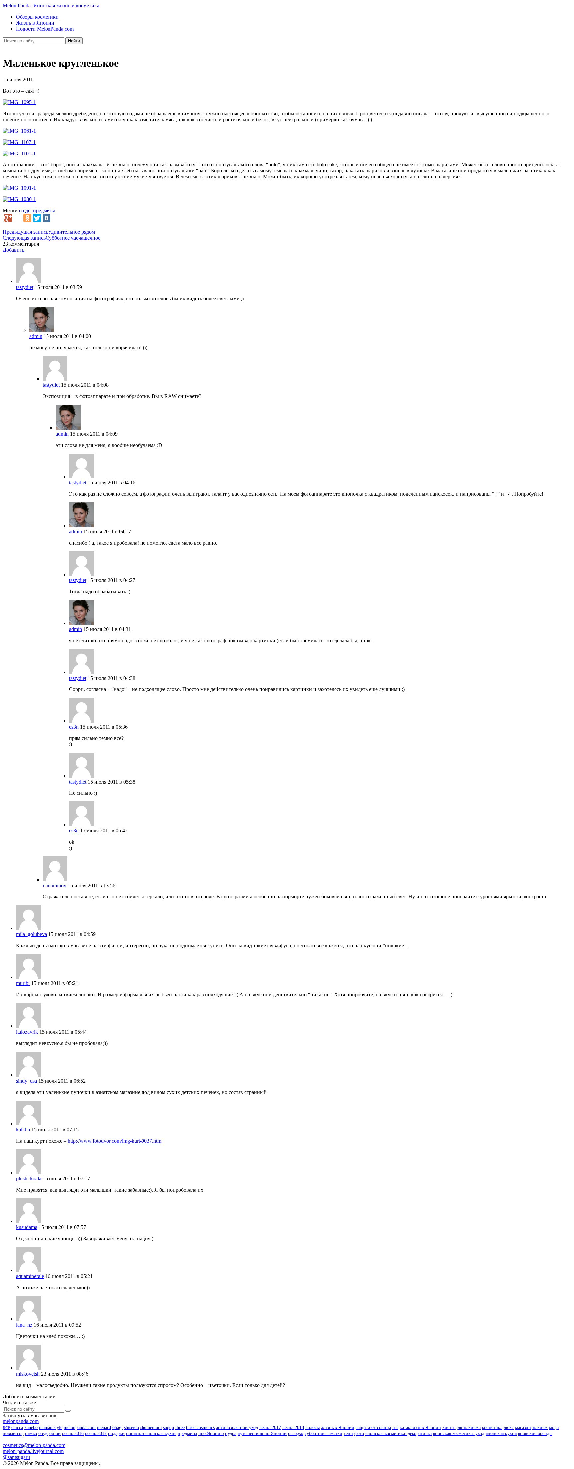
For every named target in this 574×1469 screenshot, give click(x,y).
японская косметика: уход (458, 1433)
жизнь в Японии (337, 1427)
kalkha (23, 1129)
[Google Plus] (8, 218)
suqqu (168, 1427)
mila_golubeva (31, 934)
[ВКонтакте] (46, 218)
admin (35, 336)
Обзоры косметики (37, 17)
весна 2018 (293, 1427)
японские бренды (535, 1433)
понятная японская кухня (151, 1433)
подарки (116, 1433)
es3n (74, 727)
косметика (492, 1427)
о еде (24, 210)
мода (554, 1427)
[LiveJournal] (18, 218)
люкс (509, 1427)
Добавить (13, 250)
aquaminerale (30, 1276)
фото (359, 1433)
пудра (230, 1433)
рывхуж (295, 1433)
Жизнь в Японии (35, 23)
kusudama (26, 1227)
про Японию (211, 1433)
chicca (17, 1427)
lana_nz (24, 1325)
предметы (44, 210)
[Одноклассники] (27, 218)
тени (348, 1433)
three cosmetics (200, 1427)
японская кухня (501, 1433)
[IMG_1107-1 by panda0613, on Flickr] (19, 142)
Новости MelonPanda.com (45, 29)
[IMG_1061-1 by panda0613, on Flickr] (19, 131)
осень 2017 (96, 1433)
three (180, 1427)
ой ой (55, 1433)
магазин (523, 1427)
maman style (50, 1427)
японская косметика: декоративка (398, 1433)
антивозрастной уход (237, 1427)
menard (104, 1427)
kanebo (31, 1427)
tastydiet (24, 287)
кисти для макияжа (461, 1427)
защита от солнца (373, 1427)
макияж (540, 1427)
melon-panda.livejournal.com (33, 1451)
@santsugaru (16, 1457)
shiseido (131, 1427)
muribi (23, 983)
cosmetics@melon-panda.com (34, 1445)
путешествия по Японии (262, 1433)
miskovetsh (28, 1374)
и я (395, 1427)
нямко (31, 1433)
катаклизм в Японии (420, 1427)
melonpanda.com (21, 1421)
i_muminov (54, 885)
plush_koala (28, 1178)
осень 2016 (73, 1433)
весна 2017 (270, 1427)
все (6, 1427)
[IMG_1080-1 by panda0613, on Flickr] (19, 199)
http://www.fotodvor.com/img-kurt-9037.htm (114, 1141)
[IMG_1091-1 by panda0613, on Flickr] (19, 188)
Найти (74, 40)
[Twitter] (37, 218)
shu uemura (151, 1427)
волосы (312, 1427)
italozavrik (27, 1032)
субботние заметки (323, 1433)
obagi (117, 1427)
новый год (13, 1433)
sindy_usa (26, 1081)
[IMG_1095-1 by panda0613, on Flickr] (19, 102)
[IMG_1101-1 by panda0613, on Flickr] (19, 153)
